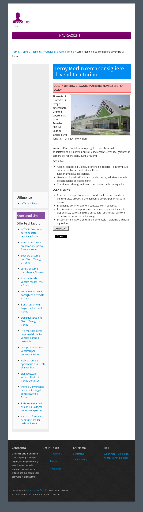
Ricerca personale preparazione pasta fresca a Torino (32, 246)
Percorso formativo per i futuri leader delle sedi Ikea (32, 420)
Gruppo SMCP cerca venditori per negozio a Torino (32, 351)
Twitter (53, 461)
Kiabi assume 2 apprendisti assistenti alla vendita (33, 364)
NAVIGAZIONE (70, 35)
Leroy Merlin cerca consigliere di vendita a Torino (32, 295)
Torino (25, 51)
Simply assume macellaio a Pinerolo (32, 270)
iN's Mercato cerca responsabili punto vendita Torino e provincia (31, 336)
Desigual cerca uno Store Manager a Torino (32, 321)
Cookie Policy (80, 459)
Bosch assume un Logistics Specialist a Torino (32, 308)
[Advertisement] (30, 117)
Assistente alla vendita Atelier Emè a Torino (32, 282)
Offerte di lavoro (30, 203)
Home (15, 51)
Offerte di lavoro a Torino (59, 51)
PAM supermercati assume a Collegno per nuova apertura (32, 407)
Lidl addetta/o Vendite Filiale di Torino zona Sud (30, 377)
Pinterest (56, 468)
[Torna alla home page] (21, 17)
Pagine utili (37, 51)
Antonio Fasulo (38, 490)
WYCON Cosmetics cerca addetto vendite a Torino (32, 233)
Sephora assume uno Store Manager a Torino (32, 259)
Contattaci (78, 453)
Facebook (56, 453)
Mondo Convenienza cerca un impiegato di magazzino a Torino (32, 392)
